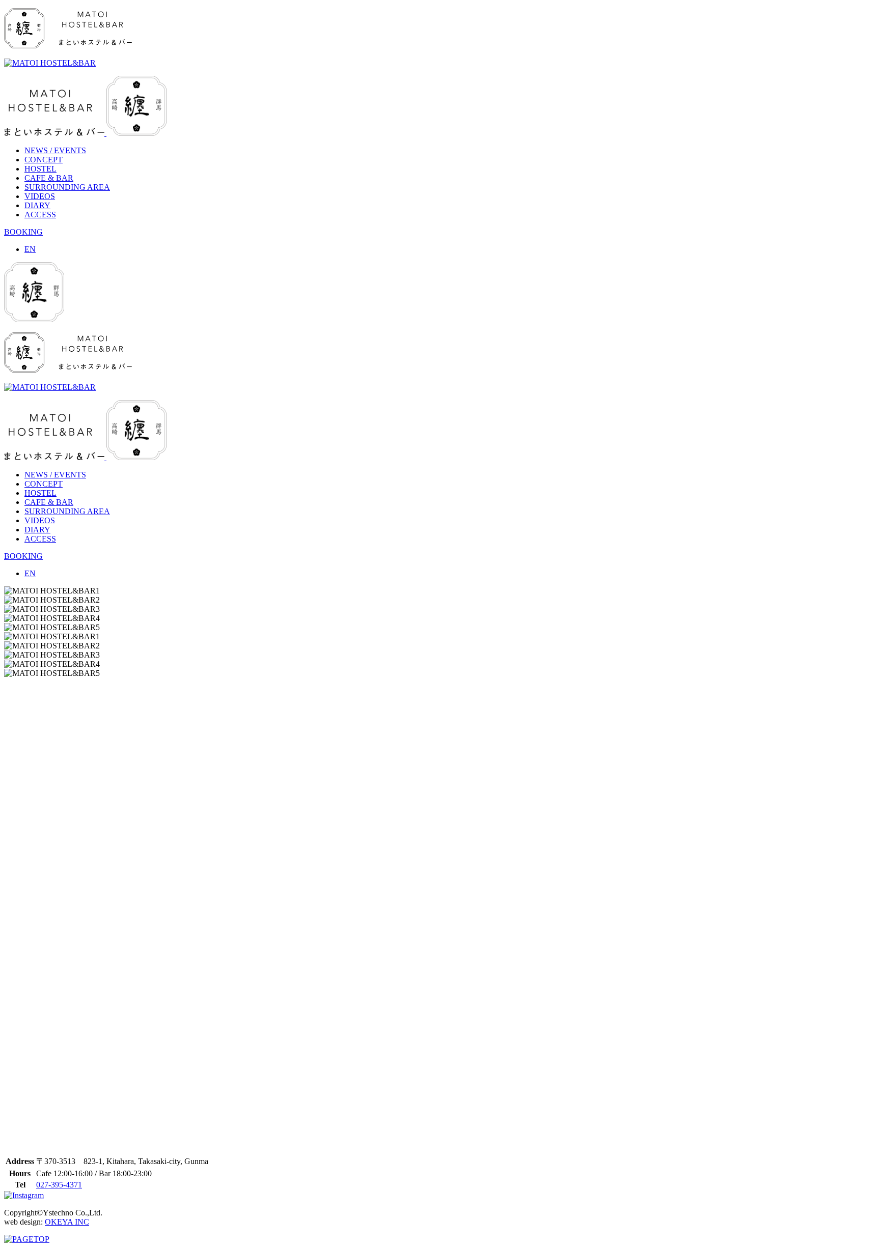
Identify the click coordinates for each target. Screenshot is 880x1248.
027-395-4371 (59, 1184)
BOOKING (23, 232)
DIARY (37, 205)
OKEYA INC (67, 1221)
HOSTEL (40, 168)
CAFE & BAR (48, 178)
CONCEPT (43, 159)
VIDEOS (39, 196)
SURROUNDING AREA (67, 187)
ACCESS (40, 214)
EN (30, 249)
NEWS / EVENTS (55, 150)
